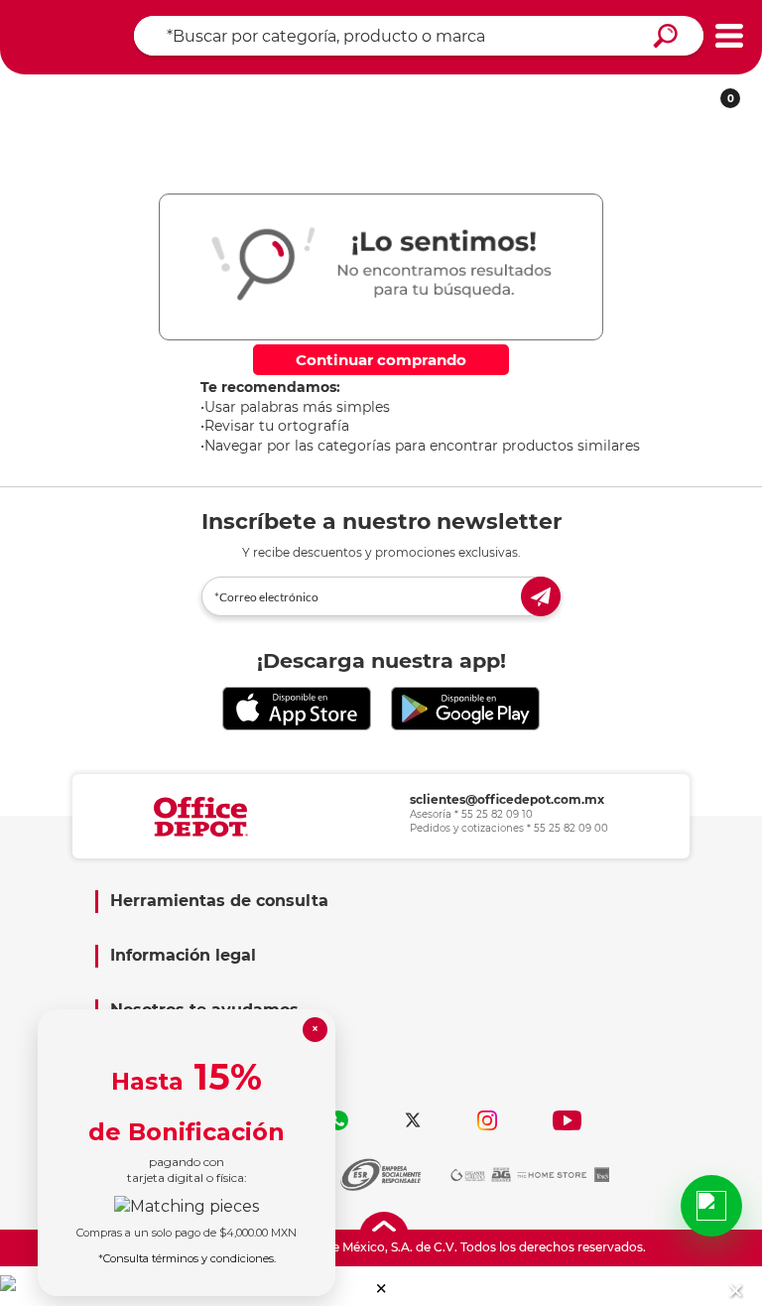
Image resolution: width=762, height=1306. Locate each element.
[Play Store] (465, 709)
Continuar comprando (381, 359)
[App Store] (296, 709)
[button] (381, 1288)
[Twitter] (413, 1120)
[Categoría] (728, 36)
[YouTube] (567, 1120)
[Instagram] (487, 1120)
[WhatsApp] (338, 1120)
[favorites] (304, 91)
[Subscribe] (541, 596)
